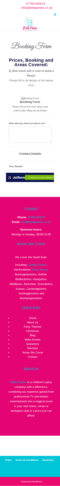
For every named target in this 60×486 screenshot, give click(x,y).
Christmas (32, 331)
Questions (32, 344)
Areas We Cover (32, 352)
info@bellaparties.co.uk (35, 222)
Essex (42, 264)
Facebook (27, 470)
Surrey (43, 269)
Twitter (35, 470)
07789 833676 (35, 3)
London (32, 264)
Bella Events (32, 339)
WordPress (37, 482)
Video (8, 460)
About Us (32, 322)
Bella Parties (18, 382)
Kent (35, 269)
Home (32, 318)
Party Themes (32, 326)
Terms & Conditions (26, 460)
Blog (32, 335)
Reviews (32, 348)
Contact (33, 356)
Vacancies (48, 460)
